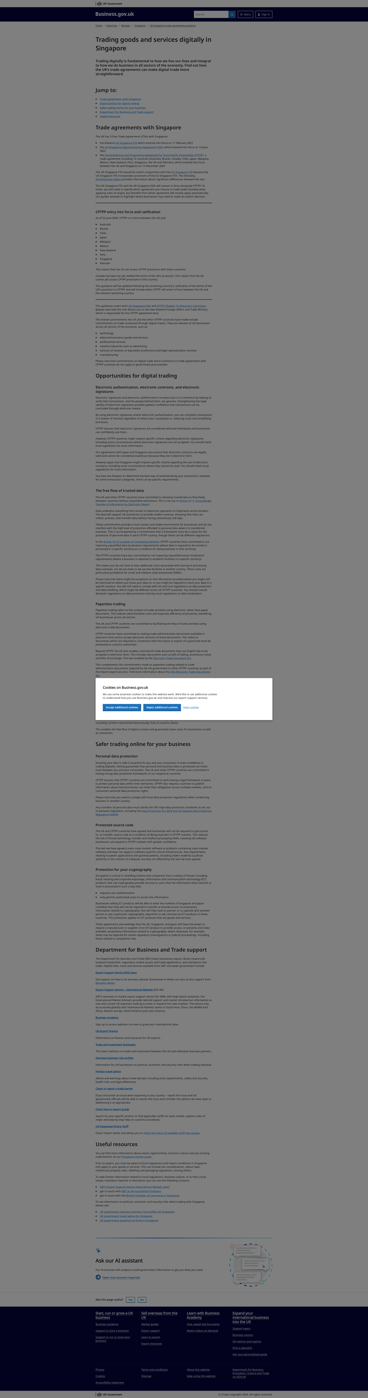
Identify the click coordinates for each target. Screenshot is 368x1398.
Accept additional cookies (122, 707)
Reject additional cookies (162, 707)
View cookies (191, 707)
